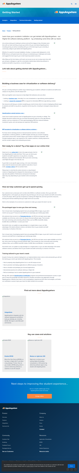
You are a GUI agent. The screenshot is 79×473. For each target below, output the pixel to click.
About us (42, 417)
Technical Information (25, 20)
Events (41, 426)
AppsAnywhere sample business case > (13, 113)
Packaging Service (25, 216)
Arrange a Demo (39, 396)
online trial (15, 152)
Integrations (13, 20)
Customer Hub (5, 439)
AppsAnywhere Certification (22, 275)
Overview (4, 417)
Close (71, 466)
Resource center (44, 451)
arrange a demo (10, 167)
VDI (40, 445)
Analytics (5, 20)
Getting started (38, 20)
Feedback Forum (6, 445)
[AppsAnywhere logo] (11, 4)
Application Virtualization (46, 439)
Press (41, 423)
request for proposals (15, 101)
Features (4, 420)
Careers (41, 420)
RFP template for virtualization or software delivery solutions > (19, 129)
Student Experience (44, 448)
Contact (42, 429)
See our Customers (8, 451)
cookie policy (29, 466)
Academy (4, 442)
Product (9, 30)
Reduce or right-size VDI (37, 356)
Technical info (5, 426)
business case (13, 98)
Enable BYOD (9, 356)
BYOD (41, 442)
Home (3, 30)
